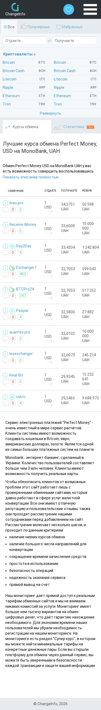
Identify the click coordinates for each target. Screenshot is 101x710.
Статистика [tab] (73, 127)
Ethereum (75, 96)
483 (22, 274)
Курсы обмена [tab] (25, 127)
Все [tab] (10, 27)
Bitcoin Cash (75, 71)
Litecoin (75, 79)
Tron (75, 104)
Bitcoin (75, 62)
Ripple (75, 87)
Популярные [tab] (38, 27)
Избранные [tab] (71, 27)
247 (22, 295)
